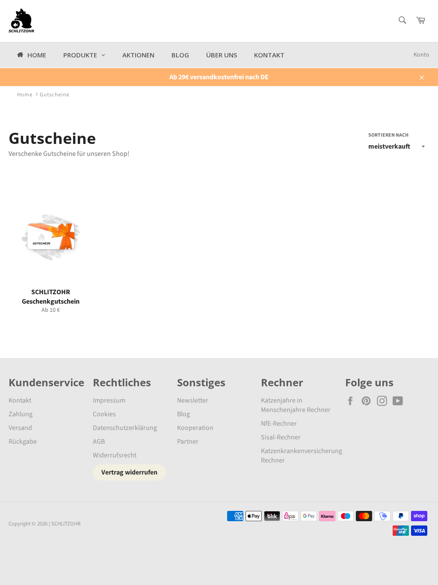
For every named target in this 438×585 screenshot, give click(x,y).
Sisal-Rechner (281, 437)
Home (25, 94)
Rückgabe (23, 441)
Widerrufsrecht (114, 455)
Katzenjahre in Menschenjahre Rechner (296, 405)
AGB (99, 441)
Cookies (104, 414)
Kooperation (195, 428)
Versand (20, 428)
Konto (421, 55)
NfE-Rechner (279, 423)
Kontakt (20, 400)
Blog (183, 414)
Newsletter (192, 400)
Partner (187, 441)
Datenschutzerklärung (125, 428)
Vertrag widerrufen (129, 472)
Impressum (109, 400)
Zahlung (21, 414)
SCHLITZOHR (65, 524)
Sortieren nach (388, 135)
